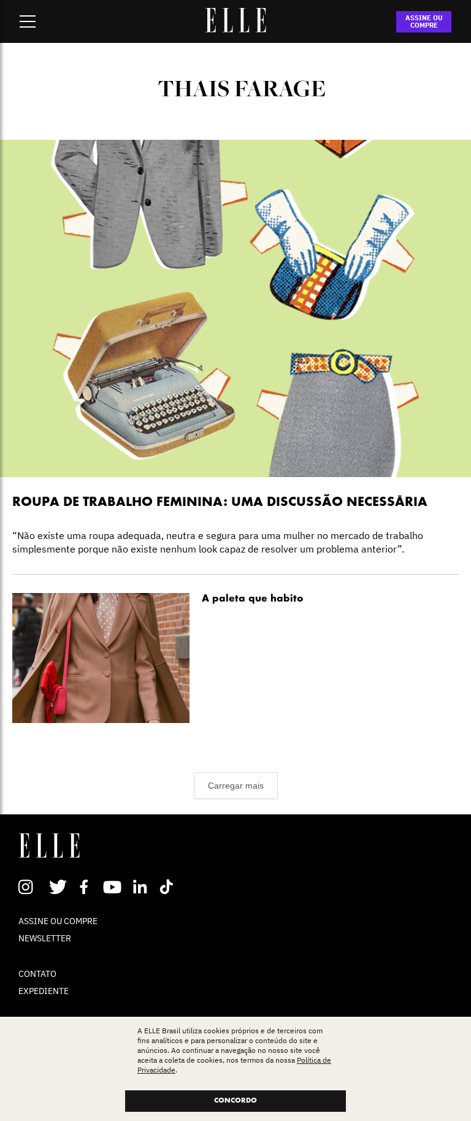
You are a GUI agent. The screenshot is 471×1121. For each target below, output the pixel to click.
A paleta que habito (253, 599)
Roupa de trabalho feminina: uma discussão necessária (219, 502)
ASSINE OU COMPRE (424, 21)
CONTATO (37, 973)
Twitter (58, 886)
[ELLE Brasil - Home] (235, 29)
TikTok (169, 886)
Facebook (86, 886)
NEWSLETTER (44, 938)
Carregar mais (236, 785)
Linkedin (141, 886)
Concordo (235, 1100)
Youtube (113, 886)
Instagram (31, 886)
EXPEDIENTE (43, 991)
